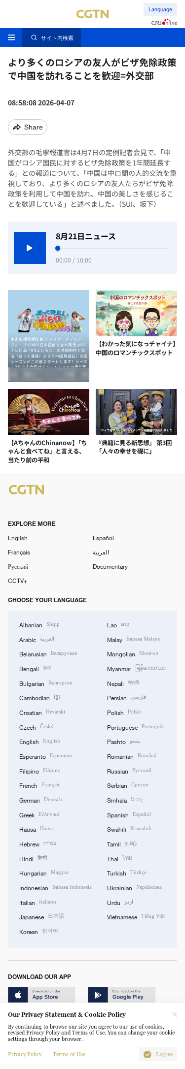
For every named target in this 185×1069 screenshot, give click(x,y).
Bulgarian (46, 682)
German (40, 799)
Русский (18, 566)
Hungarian (44, 872)
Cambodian (39, 697)
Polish (124, 711)
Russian (129, 770)
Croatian (42, 711)
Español (103, 538)
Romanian (131, 755)
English (18, 538)
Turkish (127, 872)
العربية (101, 552)
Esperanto (46, 755)
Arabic (36, 639)
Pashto (124, 740)
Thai (119, 858)
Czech (36, 726)
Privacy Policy (24, 1054)
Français (19, 552)
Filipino (40, 770)
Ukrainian (134, 887)
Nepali (123, 682)
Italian (37, 902)
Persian (126, 697)
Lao (118, 624)
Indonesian (55, 887)
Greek (39, 814)
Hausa (36, 828)
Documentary (110, 566)
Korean (38, 931)
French (39, 784)
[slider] (57, 248)
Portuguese (135, 726)
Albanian (39, 624)
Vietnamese (136, 916)
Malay (134, 639)
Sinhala (126, 799)
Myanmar (136, 668)
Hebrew (37, 843)
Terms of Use (69, 1054)
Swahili (129, 828)
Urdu (120, 902)
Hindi (33, 858)
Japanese (41, 916)
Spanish (129, 814)
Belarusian (48, 653)
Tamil (122, 843)
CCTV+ (17, 580)
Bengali (35, 668)
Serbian (127, 784)
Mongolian (132, 653)
